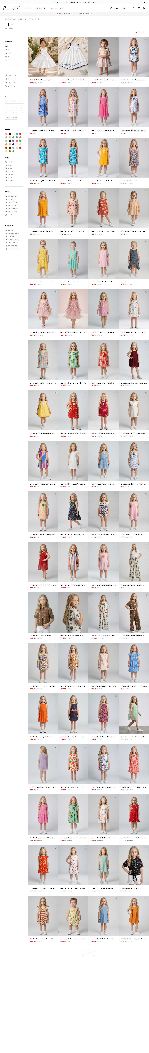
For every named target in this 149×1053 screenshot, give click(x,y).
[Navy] (10, 141)
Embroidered (13, 208)
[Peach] (17, 148)
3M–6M (20, 108)
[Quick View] (31, 39)
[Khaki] (6, 151)
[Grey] (17, 137)
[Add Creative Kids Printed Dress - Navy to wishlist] (146, 241)
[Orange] (20, 137)
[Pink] (6, 134)
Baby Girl (8, 53)
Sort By (138, 32)
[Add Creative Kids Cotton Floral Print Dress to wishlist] (146, 39)
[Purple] (13, 141)
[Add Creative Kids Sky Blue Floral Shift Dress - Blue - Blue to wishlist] (55, 140)
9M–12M (21, 113)
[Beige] (20, 144)
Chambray (11, 180)
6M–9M (8, 113)
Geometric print (14, 215)
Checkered (12, 199)
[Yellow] (10, 137)
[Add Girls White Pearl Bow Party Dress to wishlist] (55, 39)
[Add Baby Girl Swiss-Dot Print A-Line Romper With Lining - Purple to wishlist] (55, 747)
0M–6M (14, 108)
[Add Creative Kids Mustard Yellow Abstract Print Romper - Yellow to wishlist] (116, 140)
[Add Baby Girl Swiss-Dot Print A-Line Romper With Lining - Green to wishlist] (146, 696)
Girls (7, 60)
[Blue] (17, 134)
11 (25, 19)
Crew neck (12, 236)
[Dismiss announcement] (144, 2)
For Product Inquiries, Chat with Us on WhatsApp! (74, 2)
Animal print (13, 196)
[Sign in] (133, 8)
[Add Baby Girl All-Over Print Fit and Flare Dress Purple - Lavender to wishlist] (146, 949)
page (20, 19)
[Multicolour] (13, 151)
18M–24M (14, 117)
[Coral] (17, 141)
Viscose (11, 171)
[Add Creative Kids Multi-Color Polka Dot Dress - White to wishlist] (86, 90)
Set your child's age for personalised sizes (75, 13)
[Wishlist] (139, 8)
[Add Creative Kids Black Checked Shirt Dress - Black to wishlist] (146, 848)
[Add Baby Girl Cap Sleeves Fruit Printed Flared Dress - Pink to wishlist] (55, 1050)
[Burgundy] (13, 144)
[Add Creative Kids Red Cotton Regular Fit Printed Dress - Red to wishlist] (86, 646)
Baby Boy (8, 50)
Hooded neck (13, 243)
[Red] (20, 134)
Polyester (11, 174)
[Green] (13, 137)
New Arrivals (41, 8)
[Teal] (20, 141)
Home (7, 19)
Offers (29, 8)
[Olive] (10, 151)
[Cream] (17, 144)
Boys (7, 57)
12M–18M (8, 117)
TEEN (23, 101)
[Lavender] (6, 137)
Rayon (10, 168)
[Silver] (10, 144)
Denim (10, 177)
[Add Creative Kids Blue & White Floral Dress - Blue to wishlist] (146, 90)
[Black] (10, 134)
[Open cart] (144, 8)
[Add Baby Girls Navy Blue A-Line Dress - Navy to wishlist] (55, 949)
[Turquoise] (13, 148)
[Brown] (6, 148)
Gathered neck (13, 239)
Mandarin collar (14, 249)
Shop (14, 19)
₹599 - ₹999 (11, 82)
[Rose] (20, 148)
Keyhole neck (13, 246)
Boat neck (11, 230)
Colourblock (13, 202)
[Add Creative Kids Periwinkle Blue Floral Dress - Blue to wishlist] (55, 90)
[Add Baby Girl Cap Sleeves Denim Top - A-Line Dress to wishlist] (146, 999)
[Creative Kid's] (12, 8)
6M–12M (14, 113)
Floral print (13, 212)
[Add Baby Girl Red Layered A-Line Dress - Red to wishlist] (116, 949)
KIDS (62, 8)
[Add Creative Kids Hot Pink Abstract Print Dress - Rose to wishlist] (116, 90)
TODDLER (12, 101)
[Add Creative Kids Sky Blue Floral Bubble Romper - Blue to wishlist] (86, 140)
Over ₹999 (11, 86)
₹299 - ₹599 (11, 79)
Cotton (11, 162)
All (6, 46)
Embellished (12, 205)
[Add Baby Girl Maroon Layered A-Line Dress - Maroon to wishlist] (86, 949)
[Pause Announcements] (4, 2)
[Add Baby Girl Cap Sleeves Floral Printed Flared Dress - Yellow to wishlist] (86, 1050)
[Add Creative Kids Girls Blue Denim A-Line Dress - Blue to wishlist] (116, 898)
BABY (52, 8)
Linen (10, 165)
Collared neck (13, 233)
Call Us (126, 8)
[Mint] (6, 141)
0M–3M (8, 108)
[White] (13, 134)
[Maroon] (10, 148)
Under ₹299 (12, 75)
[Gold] (6, 144)
